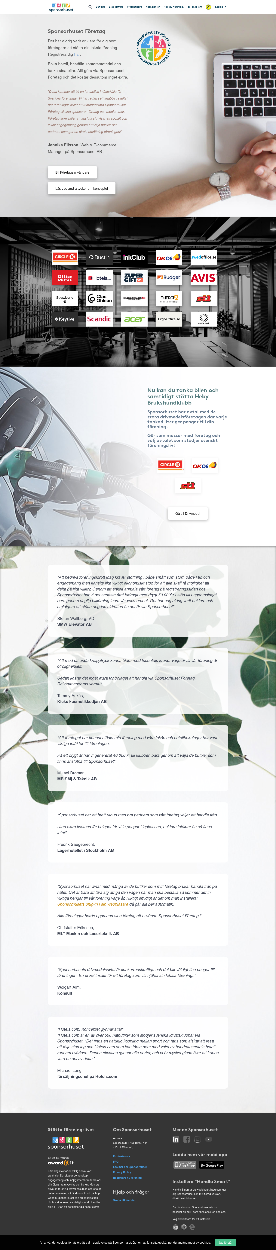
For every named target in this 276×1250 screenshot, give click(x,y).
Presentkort (134, 6)
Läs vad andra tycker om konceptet (81, 188)
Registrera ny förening (127, 1178)
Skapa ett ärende (124, 1200)
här (77, 54)
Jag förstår (225, 1242)
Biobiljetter (116, 6)
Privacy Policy (122, 1172)
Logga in (220, 6)
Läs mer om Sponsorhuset (130, 1167)
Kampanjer (153, 6)
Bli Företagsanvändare (72, 172)
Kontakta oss (121, 1156)
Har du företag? (174, 6)
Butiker (100, 6)
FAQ (115, 1161)
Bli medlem (195, 6)
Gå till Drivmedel (187, 513)
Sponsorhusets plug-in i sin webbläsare (92, 904)
